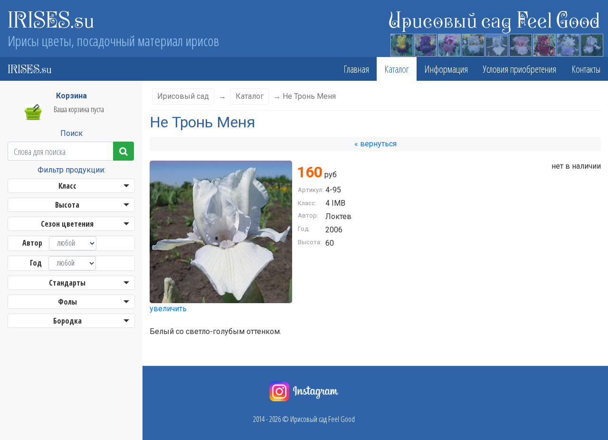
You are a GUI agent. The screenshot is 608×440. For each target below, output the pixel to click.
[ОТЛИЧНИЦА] (472, 43)
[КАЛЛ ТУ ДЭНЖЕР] (544, 43)
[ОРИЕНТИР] (425, 43)
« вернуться (375, 143)
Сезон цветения (67, 224)
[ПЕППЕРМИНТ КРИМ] (520, 43)
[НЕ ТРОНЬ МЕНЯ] (496, 43)
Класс (67, 186)
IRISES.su (51, 19)
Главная (356, 69)
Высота (67, 205)
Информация (446, 69)
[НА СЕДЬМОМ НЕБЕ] (568, 43)
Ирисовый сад (183, 96)
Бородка (67, 321)
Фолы (67, 302)
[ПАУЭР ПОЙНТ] (591, 43)
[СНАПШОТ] (401, 43)
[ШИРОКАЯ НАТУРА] (449, 43)
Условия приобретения (519, 69)
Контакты (585, 69)
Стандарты (67, 282)
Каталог (396, 69)
